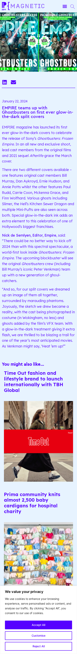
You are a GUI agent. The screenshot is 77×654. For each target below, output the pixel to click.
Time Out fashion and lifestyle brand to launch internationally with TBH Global (33, 381)
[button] (64, 6)
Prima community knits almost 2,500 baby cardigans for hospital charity (32, 502)
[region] (38, 620)
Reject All (39, 646)
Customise (38, 635)
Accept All (38, 625)
